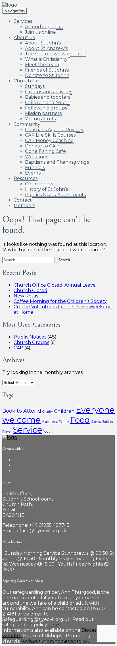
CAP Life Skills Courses (50, 135)
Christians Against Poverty (54, 129)
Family (64, 422)
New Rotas (26, 296)
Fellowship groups (46, 108)
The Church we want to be (55, 53)
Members (24, 205)
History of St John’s (46, 189)
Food (80, 420)
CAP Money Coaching (49, 140)
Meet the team (42, 64)
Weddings (36, 156)
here (53, 624)
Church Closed (30, 290)
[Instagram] (15, 465)
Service (27, 430)
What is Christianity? (47, 59)
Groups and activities (48, 91)
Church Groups (31, 342)
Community (27, 124)
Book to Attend (21, 411)
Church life (26, 81)
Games (96, 422)
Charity (47, 412)
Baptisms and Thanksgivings (57, 162)
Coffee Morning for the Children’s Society (60, 301)
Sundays (35, 86)
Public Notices (30, 337)
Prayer (7, 432)
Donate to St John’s (47, 75)
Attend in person (44, 26)
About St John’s (43, 43)
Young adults (40, 118)
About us (24, 37)
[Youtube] (15, 470)
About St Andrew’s (46, 48)
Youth (47, 432)
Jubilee (108, 422)
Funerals (35, 167)
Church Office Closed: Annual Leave (55, 285)
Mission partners (43, 113)
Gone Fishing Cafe (45, 151)
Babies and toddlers (47, 97)
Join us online (40, 32)
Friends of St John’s (47, 70)
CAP (18, 348)
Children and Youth (47, 102)
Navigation (15, 11)
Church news (40, 184)
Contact (23, 200)
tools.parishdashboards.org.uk (55, 641)
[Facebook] (15, 460)
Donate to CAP (42, 146)
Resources (25, 178)
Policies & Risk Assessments (55, 194)
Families (50, 421)
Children (64, 411)
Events (33, 173)
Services (23, 21)
